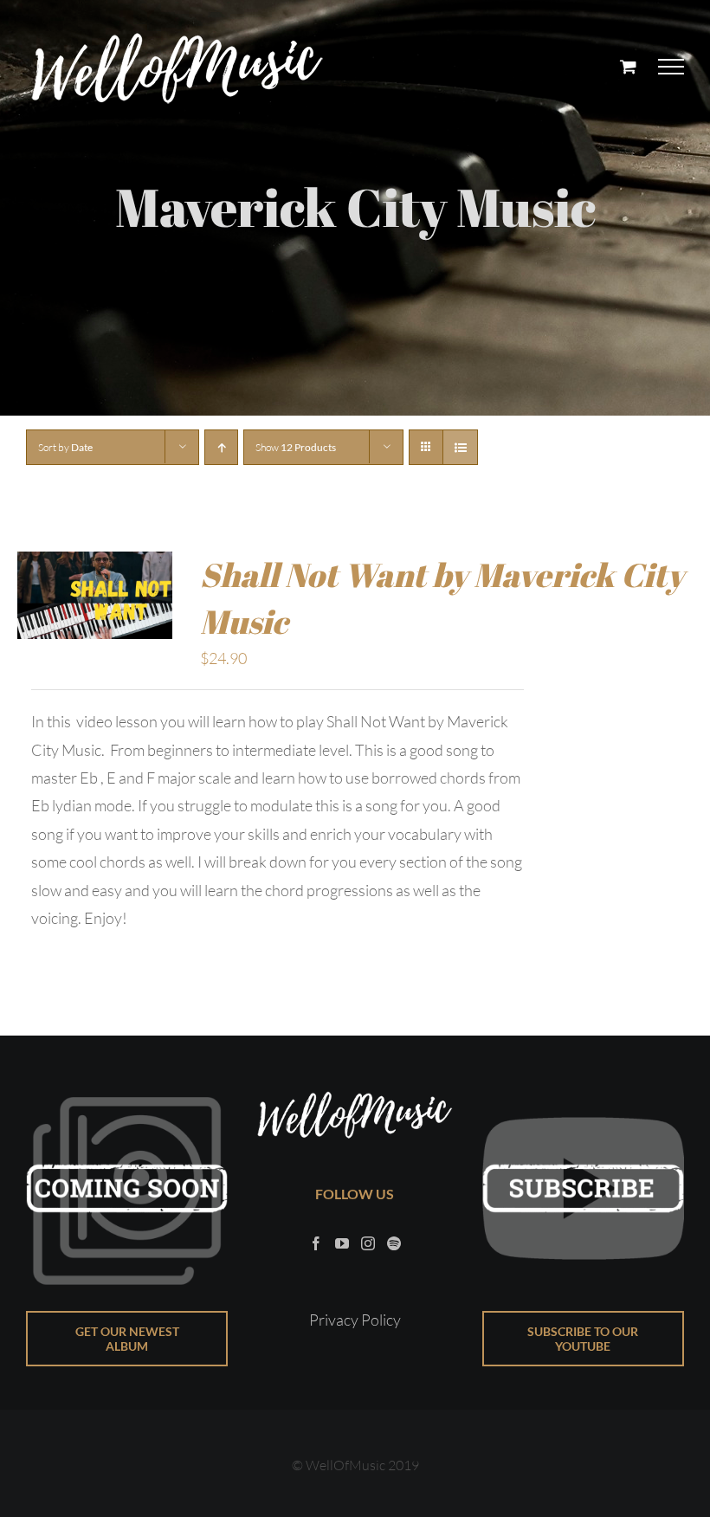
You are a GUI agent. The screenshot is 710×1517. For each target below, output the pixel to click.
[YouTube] (342, 1243)
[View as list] (460, 447)
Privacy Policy (355, 1319)
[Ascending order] (221, 447)
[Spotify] (394, 1243)
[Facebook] (316, 1243)
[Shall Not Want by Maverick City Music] (94, 565)
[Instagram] (368, 1243)
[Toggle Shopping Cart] (628, 66)
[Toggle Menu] (671, 66)
